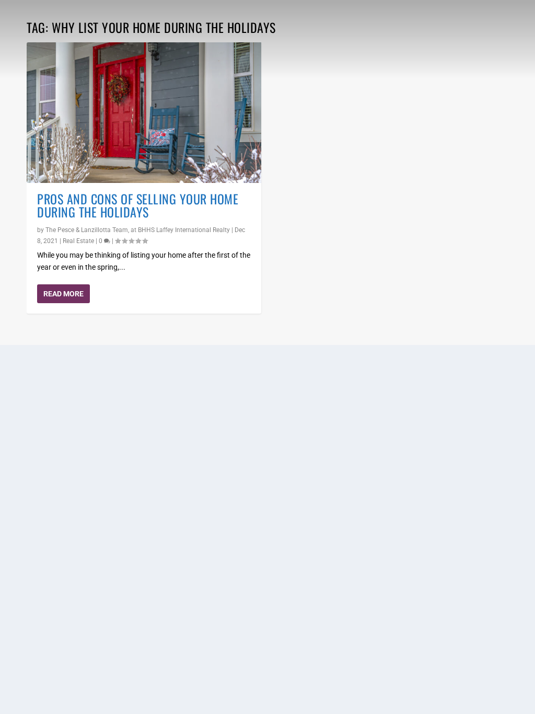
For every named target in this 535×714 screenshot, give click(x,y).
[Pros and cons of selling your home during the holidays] (144, 112)
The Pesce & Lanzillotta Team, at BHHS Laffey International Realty (137, 230)
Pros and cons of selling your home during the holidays (137, 205)
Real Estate (78, 241)
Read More (63, 294)
